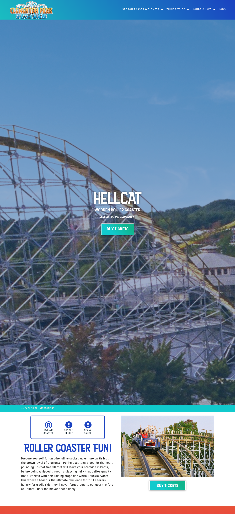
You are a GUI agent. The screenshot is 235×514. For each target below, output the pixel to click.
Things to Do (176, 9)
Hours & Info (202, 9)
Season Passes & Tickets (140, 9)
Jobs (222, 9)
